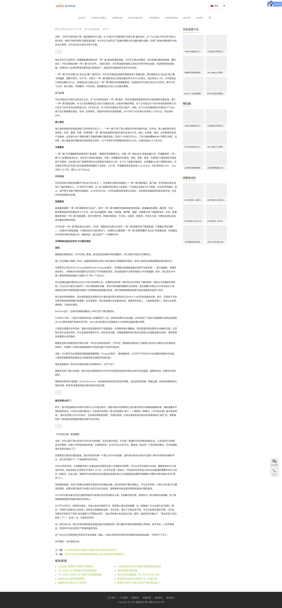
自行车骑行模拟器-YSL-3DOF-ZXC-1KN (138, 574)
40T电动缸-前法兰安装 (193, 221)
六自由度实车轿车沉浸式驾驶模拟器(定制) (139, 566)
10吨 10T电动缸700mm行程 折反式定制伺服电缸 (216, 242)
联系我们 (199, 18)
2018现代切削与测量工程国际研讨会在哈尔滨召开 (90, 549)
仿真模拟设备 (117, 18)
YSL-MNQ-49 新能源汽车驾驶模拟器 (77, 570)
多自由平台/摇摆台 (98, 18)
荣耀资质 (147, 597)
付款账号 (135, 597)
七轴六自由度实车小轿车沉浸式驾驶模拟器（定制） (193, 51)
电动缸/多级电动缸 (135, 18)
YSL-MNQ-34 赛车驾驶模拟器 (216, 72)
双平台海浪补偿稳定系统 (216, 94)
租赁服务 (159, 597)
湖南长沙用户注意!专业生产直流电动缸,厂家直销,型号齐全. (141, 582)
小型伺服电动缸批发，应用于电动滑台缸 (193, 242)
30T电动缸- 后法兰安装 (216, 221)
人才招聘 (123, 597)
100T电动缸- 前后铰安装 (193, 200)
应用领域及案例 (171, 18)
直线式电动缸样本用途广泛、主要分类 (137, 578)
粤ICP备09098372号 (154, 602)
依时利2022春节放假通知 (71, 578)
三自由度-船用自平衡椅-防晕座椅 (75, 566)
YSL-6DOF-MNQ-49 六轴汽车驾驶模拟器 (80, 574)
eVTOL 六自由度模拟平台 (193, 94)
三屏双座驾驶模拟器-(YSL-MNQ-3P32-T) (193, 168)
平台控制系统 (154, 18)
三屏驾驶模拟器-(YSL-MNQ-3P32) (216, 168)
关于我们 (81, 18)
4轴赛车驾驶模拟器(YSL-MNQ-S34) (193, 72)
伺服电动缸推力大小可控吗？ (73, 582)
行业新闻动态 (94, 29)
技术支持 (186, 18)
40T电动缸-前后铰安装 (216, 200)
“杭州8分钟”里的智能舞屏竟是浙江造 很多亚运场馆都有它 (94, 554)
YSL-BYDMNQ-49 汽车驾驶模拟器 (193, 147)
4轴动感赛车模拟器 (127, 570)
